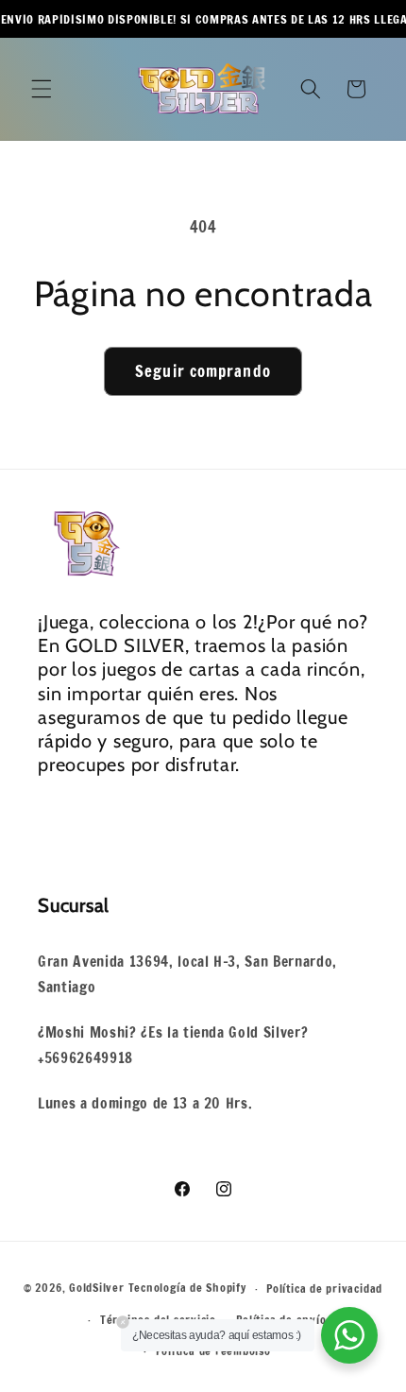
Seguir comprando (203, 371)
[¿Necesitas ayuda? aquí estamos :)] (349, 1335)
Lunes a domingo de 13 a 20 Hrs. (145, 1102)
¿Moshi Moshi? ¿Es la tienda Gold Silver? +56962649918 (173, 1045)
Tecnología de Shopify (187, 1288)
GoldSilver (97, 1288)
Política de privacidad (324, 1288)
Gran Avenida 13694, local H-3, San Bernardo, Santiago (187, 974)
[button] (41, 89)
